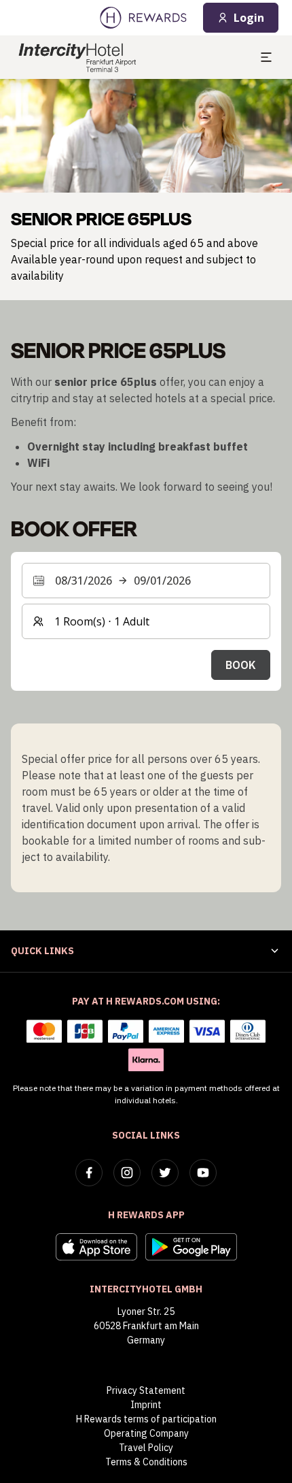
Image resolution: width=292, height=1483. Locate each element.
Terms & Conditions (146, 1462)
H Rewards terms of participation (146, 1419)
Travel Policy (146, 1447)
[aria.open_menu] (266, 57)
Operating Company (146, 1433)
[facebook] (89, 1172)
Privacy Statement (146, 1390)
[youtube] (203, 1172)
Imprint (146, 1405)
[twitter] (165, 1172)
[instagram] (127, 1172)
